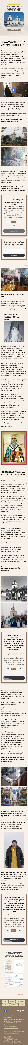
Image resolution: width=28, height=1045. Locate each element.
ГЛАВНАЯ (5, 1001)
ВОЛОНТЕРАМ (14, 1004)
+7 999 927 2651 (21, 1019)
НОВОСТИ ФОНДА (20, 1001)
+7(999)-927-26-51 (9, 1017)
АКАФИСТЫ (5, 1004)
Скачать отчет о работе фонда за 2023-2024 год (14, 994)
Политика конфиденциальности (10, 1026)
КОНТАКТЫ (22, 1004)
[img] (18, 1011)
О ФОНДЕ (12, 1001)
